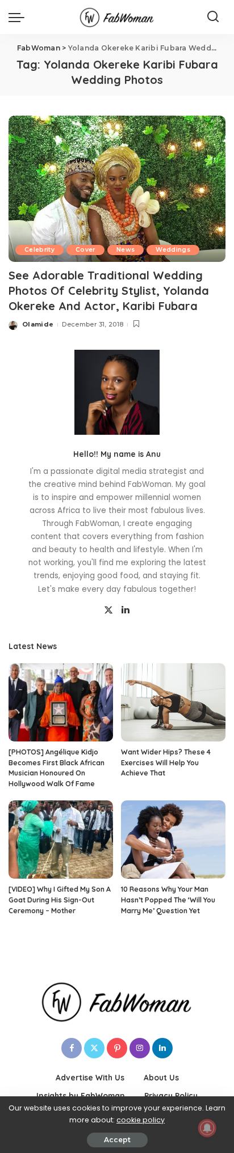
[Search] (213, 17)
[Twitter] (108, 610)
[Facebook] (71, 1048)
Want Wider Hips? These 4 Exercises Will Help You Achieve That (166, 762)
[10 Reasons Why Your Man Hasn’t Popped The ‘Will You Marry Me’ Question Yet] (173, 839)
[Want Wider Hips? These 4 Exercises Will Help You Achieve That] (173, 702)
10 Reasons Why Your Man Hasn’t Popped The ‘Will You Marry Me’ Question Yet (168, 899)
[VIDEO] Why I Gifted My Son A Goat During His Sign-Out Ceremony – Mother (60, 899)
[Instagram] (139, 1048)
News (125, 249)
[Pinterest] (117, 1048)
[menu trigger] (19, 17)
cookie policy (140, 1120)
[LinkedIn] (125, 610)
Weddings (173, 249)
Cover (85, 249)
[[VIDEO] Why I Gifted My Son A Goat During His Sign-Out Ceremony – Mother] (61, 839)
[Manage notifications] (207, 1128)
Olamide (37, 324)
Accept (117, 1139)
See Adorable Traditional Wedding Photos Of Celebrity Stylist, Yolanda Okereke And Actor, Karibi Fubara (109, 290)
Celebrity (39, 249)
